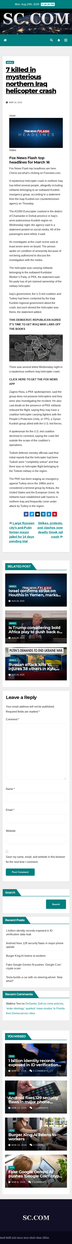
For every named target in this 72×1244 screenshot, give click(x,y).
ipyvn (26, 1237)
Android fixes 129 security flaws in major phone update (33, 1101)
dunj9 (2, 1237)
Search (10, 892)
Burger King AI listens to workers (26, 955)
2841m (46, 1237)
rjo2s (14, 1237)
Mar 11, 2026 (19, 1071)
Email (10, 809)
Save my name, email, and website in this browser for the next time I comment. (35, 859)
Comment (12, 719)
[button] (51, 40)
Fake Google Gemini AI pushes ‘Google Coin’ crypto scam (35, 1176)
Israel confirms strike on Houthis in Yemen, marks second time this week (33, 595)
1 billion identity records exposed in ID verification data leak (33, 1064)
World (10, 62)
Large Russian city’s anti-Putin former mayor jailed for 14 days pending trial (21, 532)
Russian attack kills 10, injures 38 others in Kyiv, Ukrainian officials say (32, 668)
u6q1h (32, 1237)
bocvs (20, 1237)
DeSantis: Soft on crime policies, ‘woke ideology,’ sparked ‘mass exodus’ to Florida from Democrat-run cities (35, 1008)
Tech (11, 1056)
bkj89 (8, 1237)
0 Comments (40, 1071)
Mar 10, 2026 (19, 1108)
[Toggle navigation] (65, 40)
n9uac (39, 1237)
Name (10, 789)
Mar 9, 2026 (18, 1182)
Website (11, 830)
